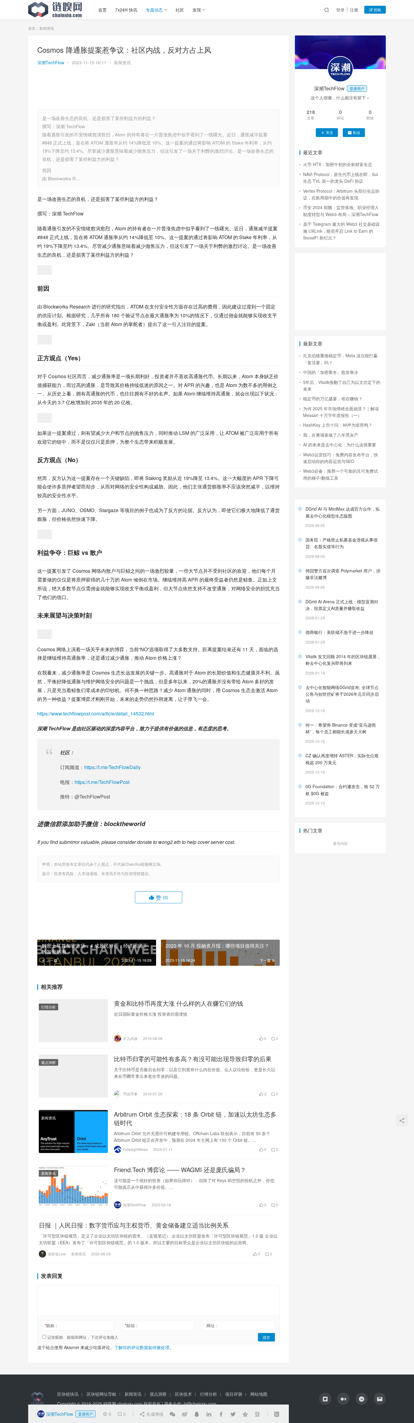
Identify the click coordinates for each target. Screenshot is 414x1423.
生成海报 (154, 1414)
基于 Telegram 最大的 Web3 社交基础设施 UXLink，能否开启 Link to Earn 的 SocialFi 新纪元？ (341, 231)
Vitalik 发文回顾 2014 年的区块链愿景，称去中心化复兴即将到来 (343, 659)
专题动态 (154, 10)
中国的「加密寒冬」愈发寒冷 (330, 372)
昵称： (52, 1325)
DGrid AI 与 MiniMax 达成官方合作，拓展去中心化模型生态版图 (342, 512)
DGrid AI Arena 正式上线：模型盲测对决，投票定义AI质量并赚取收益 (341, 604)
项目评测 (233, 1394)
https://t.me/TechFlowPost (102, 781)
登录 (340, 10)
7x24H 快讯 (126, 10)
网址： (212, 1325)
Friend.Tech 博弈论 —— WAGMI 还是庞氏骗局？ (180, 1169)
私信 (356, 132)
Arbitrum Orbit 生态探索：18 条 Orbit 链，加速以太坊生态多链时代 (195, 1118)
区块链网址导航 (101, 1394)
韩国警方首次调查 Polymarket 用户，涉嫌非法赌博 (342, 574)
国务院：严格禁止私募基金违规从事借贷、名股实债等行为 (341, 543)
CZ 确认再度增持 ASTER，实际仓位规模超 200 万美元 (342, 758)
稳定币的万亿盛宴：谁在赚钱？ (332, 398)
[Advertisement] (158, 88)
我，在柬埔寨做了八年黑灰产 (330, 435)
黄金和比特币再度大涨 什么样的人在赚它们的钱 (178, 1003)
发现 (196, 10)
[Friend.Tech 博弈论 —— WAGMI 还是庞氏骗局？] (73, 1186)
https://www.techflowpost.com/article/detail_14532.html (95, 713)
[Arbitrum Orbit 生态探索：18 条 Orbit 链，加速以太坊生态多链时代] (73, 1131)
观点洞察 (48, 1062)
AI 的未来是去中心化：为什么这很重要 (339, 445)
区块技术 (183, 1394)
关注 (329, 132)
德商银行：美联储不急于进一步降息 (339, 632)
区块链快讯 (67, 1394)
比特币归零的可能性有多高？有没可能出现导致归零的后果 (193, 1059)
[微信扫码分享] (172, 1414)
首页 (102, 10)
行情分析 (48, 1006)
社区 (179, 10)
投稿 (377, 9)
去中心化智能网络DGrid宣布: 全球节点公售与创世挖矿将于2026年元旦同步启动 (342, 694)
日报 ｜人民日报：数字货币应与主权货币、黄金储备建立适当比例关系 (134, 1225)
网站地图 (258, 1394)
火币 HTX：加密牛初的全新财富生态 (337, 164)
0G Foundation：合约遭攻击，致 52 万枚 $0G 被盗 (342, 789)
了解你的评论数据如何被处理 (141, 1347)
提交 (266, 1337)
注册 (354, 10)
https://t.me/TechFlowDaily (112, 767)
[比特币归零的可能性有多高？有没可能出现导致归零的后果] (73, 1076)
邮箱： (132, 1325)
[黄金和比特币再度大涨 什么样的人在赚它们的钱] (73, 1020)
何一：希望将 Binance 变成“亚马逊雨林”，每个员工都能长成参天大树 (340, 728)
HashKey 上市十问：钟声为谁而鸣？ (337, 425)
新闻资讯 (122, 62)
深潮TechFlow (50, 62)
